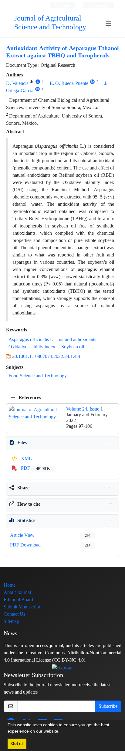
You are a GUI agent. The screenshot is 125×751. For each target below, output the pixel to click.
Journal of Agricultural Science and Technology (50, 22)
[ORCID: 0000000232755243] (38, 81)
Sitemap (11, 621)
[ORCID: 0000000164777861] (92, 81)
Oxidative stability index (31, 347)
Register (101, 5)
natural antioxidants (77, 339)
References (29, 397)
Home (9, 585)
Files (22, 442)
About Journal (17, 592)
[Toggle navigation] (108, 24)
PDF (35, 468)
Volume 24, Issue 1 (84, 409)
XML (26, 458)
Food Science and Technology (37, 376)
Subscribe (108, 706)
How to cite (28, 504)
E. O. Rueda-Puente (69, 83)
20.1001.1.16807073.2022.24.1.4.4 (46, 356)
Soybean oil (72, 347)
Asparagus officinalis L (30, 339)
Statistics (26, 520)
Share (23, 488)
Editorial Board (18, 599)
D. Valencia (17, 83)
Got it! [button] (17, 744)
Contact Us (14, 614)
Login (64, 5)
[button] (61, 732)
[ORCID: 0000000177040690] (37, 89)
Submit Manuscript (22, 607)
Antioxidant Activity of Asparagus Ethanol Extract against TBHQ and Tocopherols (62, 52)
